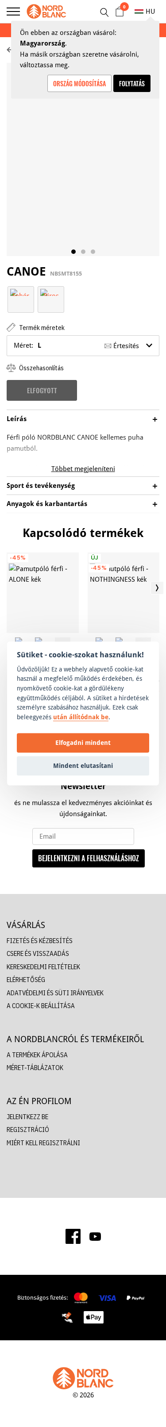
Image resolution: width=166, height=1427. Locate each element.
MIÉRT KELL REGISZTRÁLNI (43, 1143)
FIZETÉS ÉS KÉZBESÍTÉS (40, 940)
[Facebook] (73, 1236)
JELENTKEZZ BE (27, 1116)
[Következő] (157, 588)
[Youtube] (95, 1236)
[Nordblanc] (46, 11)
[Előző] (8, 588)
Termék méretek (41, 327)
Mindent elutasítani (83, 765)
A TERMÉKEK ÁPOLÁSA (37, 1055)
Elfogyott (42, 390)
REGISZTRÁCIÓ (28, 1129)
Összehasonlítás (41, 368)
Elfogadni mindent (83, 742)
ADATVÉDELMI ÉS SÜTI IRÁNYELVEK (55, 993)
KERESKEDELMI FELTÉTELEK (43, 967)
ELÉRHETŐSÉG (26, 979)
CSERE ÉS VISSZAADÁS (38, 953)
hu (150, 11)
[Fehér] (20, 292)
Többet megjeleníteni (83, 468)
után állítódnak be (80, 717)
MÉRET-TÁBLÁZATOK (35, 1067)
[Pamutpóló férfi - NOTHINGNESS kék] (124, 592)
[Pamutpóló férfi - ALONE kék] (43, 592)
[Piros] (51, 292)
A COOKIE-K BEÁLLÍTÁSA (41, 1005)
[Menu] (13, 11)
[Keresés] (104, 12)
